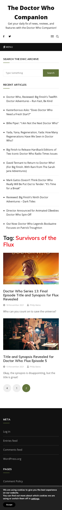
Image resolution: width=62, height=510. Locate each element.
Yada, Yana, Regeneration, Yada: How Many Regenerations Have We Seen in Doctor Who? (32, 136)
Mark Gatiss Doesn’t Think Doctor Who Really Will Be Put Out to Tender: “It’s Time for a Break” (31, 184)
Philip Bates (35, 305)
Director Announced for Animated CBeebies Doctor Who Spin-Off (32, 213)
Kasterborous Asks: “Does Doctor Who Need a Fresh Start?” (29, 112)
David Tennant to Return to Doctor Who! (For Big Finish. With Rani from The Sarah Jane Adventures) (30, 167)
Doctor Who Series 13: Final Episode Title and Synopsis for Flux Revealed (31, 295)
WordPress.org (12, 459)
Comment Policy (13, 481)
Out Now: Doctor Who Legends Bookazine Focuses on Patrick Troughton (31, 226)
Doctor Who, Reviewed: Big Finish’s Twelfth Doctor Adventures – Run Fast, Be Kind (31, 99)
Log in (6, 431)
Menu (9, 46)
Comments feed (12, 449)
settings (35, 498)
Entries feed (10, 440)
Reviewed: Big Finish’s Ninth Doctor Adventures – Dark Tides (27, 199)
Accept (9, 504)
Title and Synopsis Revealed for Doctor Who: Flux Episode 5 (28, 359)
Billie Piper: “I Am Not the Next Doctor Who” (32, 123)
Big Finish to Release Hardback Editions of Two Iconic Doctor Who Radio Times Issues (32, 152)
